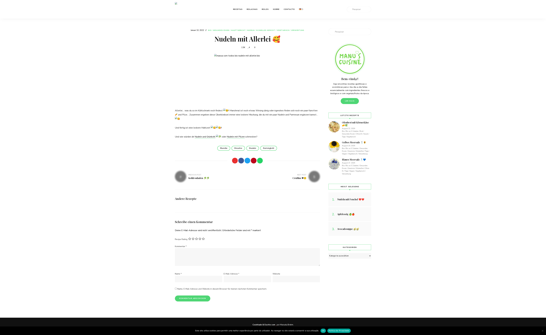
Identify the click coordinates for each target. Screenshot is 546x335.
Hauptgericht (238, 30)
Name (178, 273)
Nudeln (251, 30)
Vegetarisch (283, 30)
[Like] (235, 160)
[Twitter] (247, 160)
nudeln (253, 148)
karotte (224, 148)
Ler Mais (350, 101)
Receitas (237, 9)
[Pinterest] (254, 160)
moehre (238, 148)
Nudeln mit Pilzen (236, 136)
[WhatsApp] (260, 160)
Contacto (289, 9)
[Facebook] (241, 160)
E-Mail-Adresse (231, 273)
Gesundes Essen (221, 30)
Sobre (276, 9)
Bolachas (252, 9)
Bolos (265, 9)
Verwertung (297, 30)
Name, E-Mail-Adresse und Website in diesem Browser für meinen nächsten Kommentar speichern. (222, 289)
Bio (209, 30)
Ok (323, 330)
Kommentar (181, 246)
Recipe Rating (181, 239)
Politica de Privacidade (339, 330)
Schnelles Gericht (265, 30)
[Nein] (542, 330)
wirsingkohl (269, 148)
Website (276, 273)
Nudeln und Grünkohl (205, 136)
